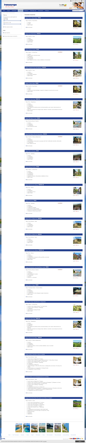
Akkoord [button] (80, 441)
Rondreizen (26, 10)
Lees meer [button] (45, 441)
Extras (44, 434)
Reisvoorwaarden (50, 434)
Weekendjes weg (33, 10)
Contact (27, 434)
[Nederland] (57, 432)
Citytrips (8, 10)
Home (4, 10)
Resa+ (78, 0)
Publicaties (47, 10)
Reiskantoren (38, 434)
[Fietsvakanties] (50, 432)
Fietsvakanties (40, 10)
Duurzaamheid (73, 434)
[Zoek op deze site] (83, 10)
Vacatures (22, 434)
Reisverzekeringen (58, 434)
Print (83, 0)
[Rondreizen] (65, 432)
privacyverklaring (66, 434)
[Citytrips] (42, 432)
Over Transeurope (16, 434)
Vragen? (32, 434)
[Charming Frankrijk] (18, 432)
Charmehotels (14, 10)
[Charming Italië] (26, 432)
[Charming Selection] (34, 432)
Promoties (20, 10)
